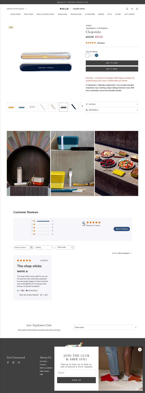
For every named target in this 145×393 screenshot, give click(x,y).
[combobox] (44, 247)
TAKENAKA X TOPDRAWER (97, 28)
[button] (8, 62)
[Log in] (132, 8)
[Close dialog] (140, 349)
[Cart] (137, 8)
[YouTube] (18, 362)
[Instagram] (13, 362)
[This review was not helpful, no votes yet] (45, 295)
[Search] (127, 8)
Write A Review (122, 229)
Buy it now (112, 69)
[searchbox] (21, 247)
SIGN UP (76, 380)
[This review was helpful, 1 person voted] (41, 295)
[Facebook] (7, 362)
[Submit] (135, 327)
